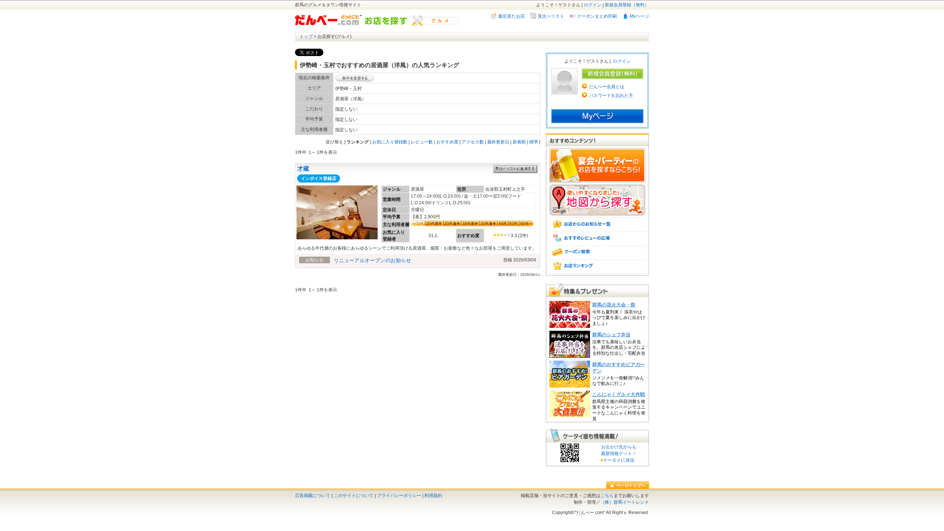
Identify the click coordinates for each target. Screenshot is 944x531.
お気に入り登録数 (389, 142)
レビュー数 (422, 142)
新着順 (519, 142)
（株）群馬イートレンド (624, 502)
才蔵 (303, 169)
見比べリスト (551, 16)
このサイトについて (354, 495)
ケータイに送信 (617, 460)
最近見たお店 (511, 16)
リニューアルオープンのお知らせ (372, 260)
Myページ (639, 16)
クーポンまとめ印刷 (597, 16)
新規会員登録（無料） (627, 4)
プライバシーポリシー (399, 495)
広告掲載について (312, 495)
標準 (533, 142)
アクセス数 (473, 142)
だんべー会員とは (606, 86)
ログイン (592, 4)
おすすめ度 (447, 142)
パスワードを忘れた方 (611, 95)
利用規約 (433, 495)
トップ (306, 36)
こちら (607, 495)
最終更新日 (498, 142)
